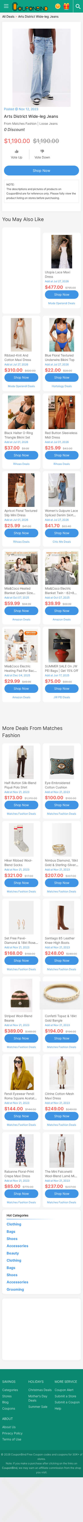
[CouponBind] (33, 6)
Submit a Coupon (67, 1402)
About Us (8, 1427)
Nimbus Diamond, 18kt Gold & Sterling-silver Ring (61, 864)
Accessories (17, 1246)
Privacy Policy (12, 1433)
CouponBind (9, 1467)
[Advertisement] (21, 270)
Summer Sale (37, 1406)
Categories (10, 1390)
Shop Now (41, 170)
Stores (7, 1396)
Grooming (15, 1289)
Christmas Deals (40, 1390)
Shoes (12, 1238)
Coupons (8, 1408)
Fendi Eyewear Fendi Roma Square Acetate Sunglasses (20, 1098)
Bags (11, 1231)
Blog (5, 1402)
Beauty (13, 1253)
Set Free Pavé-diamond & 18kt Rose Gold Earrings (19, 942)
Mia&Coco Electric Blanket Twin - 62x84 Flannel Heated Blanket (61, 592)
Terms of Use (11, 1439)
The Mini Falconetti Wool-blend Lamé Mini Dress (61, 1176)
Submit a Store (65, 1396)
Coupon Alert (64, 1390)
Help (58, 1408)
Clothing (14, 1224)
